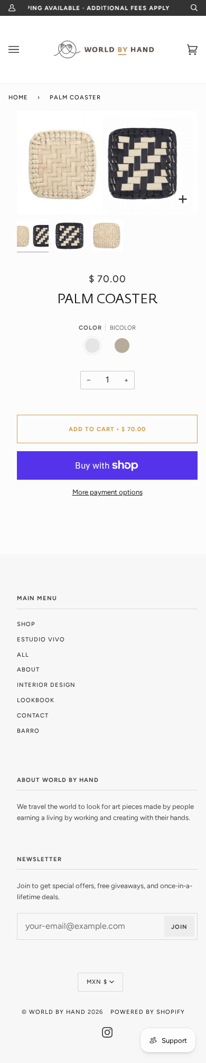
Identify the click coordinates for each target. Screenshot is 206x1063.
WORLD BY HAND (57, 1011)
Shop (26, 624)
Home (18, 97)
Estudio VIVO (41, 639)
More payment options (107, 492)
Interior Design (46, 684)
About (28, 669)
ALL (23, 654)
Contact (33, 715)
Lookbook (35, 700)
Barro (28, 730)
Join (179, 926)
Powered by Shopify (147, 1011)
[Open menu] (24, 49)
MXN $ (97, 981)
